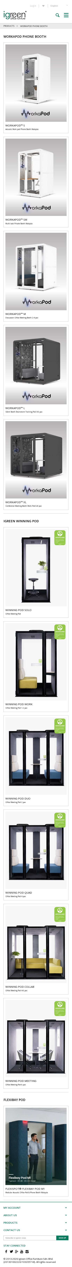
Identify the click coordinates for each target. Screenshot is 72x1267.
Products (9, 25)
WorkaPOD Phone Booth (34, 26)
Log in (33, 6)
